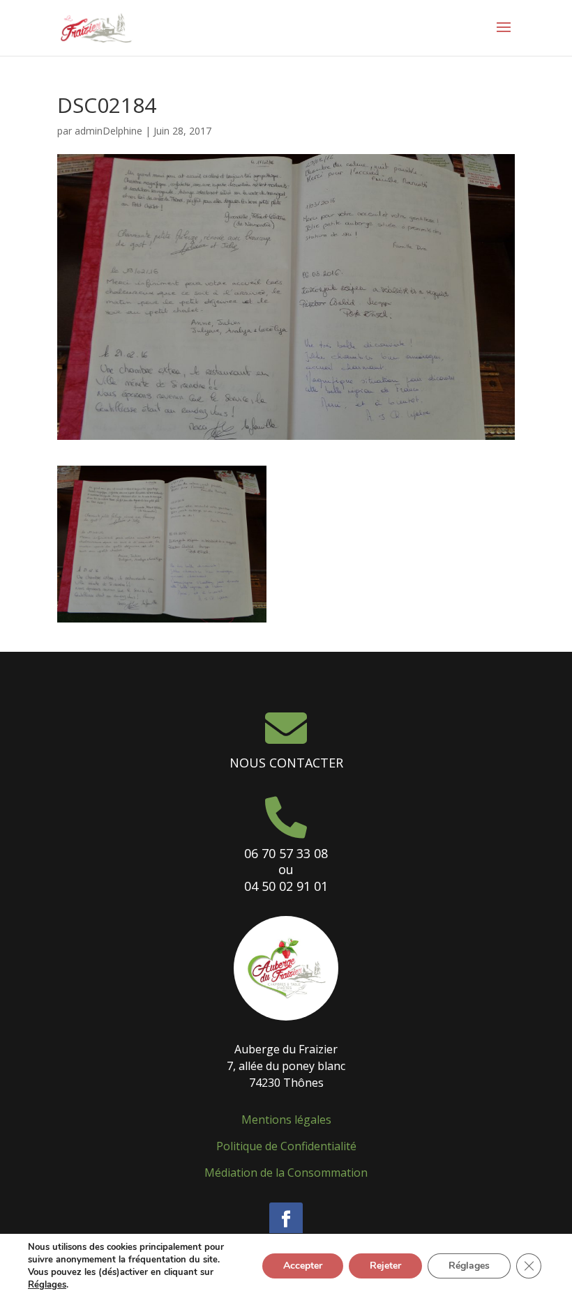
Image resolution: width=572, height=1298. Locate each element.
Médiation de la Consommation (286, 1172)
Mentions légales (286, 1119)
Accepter (302, 1265)
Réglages (47, 1284)
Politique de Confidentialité (286, 1146)
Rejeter (385, 1265)
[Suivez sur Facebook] (286, 1219)
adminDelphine (108, 130)
